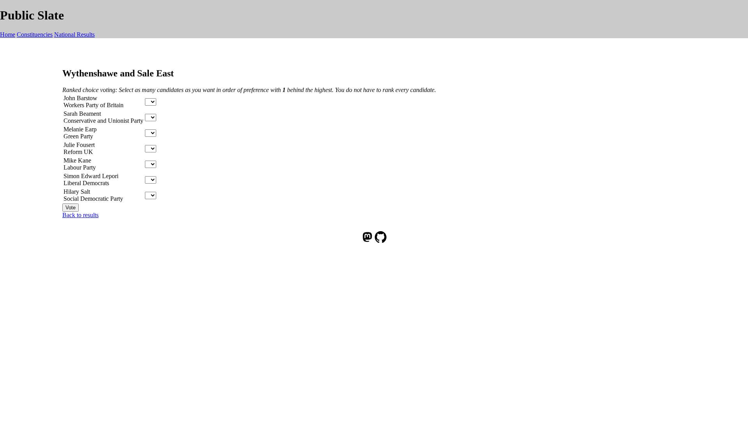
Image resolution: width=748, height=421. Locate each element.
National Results (74, 34)
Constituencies (35, 34)
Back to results (80, 215)
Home (7, 34)
